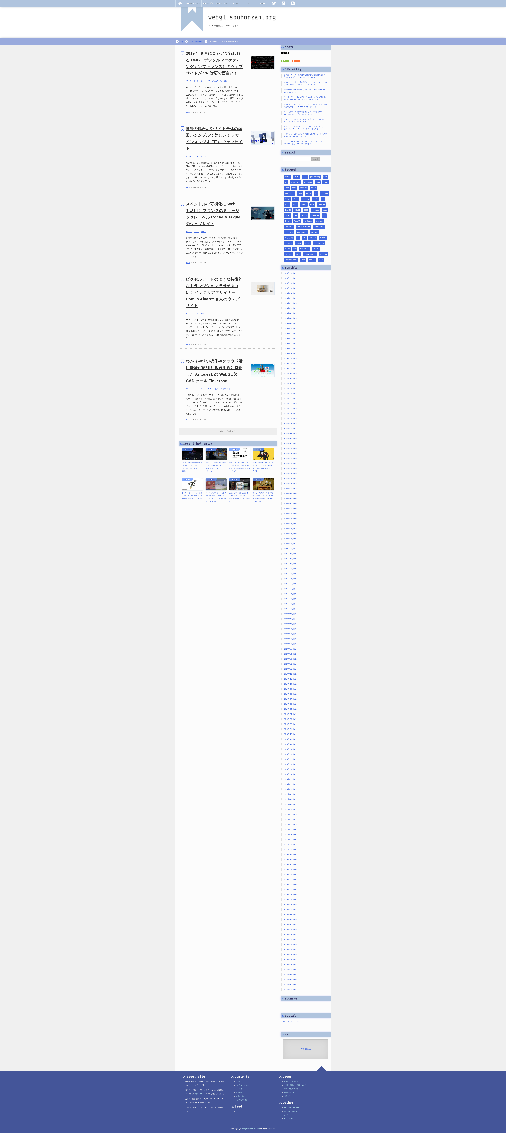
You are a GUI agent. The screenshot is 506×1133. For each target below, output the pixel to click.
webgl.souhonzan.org (251, 1128)
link (249, 3)
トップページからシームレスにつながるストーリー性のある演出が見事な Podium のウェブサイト (192, 497)
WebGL (189, 81)
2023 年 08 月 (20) (290, 453)
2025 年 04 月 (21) (290, 353)
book (325, 177)
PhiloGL (297, 210)
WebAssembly (319, 243)
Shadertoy (315, 210)
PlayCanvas (307, 221)
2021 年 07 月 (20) (290, 579)
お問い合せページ (290, 1096)
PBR (324, 216)
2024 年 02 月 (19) (290, 423)
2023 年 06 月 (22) (290, 464)
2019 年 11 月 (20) (290, 679)
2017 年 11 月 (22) (290, 799)
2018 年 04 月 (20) (290, 774)
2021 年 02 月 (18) (290, 604)
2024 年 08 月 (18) (290, 393)
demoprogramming (303, 227)
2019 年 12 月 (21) (290, 674)
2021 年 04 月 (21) (290, 594)
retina (295, 204)
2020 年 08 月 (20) (290, 634)
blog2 (291, 1119)
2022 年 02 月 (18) (290, 544)
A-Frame (323, 238)
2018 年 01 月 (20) (290, 789)
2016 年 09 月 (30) (290, 869)
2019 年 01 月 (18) (290, 729)
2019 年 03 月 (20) (290, 719)
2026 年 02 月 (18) (290, 303)
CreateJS (321, 204)
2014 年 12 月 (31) (290, 975)
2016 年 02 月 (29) (290, 904)
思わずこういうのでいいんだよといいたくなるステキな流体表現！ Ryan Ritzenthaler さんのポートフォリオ (239, 467)
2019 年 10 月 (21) (290, 684)
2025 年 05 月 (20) (290, 348)
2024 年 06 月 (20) (290, 403)
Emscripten (289, 227)
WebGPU (312, 260)
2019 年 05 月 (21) (290, 709)
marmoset (319, 221)
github (286, 1115)
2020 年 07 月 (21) (290, 639)
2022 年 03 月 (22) (290, 539)
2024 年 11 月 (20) (290, 378)
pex (323, 199)
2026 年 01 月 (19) (290, 308)
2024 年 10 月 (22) (290, 383)
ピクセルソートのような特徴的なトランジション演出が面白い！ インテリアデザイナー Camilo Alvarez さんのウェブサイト (214, 292)
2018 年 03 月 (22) (290, 779)
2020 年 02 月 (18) (290, 664)
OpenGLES (315, 216)
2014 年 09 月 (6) (290, 990)
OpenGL (304, 216)
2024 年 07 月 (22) (290, 398)
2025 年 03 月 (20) (290, 358)
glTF (304, 238)
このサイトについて (243, 1085)
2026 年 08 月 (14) (290, 273)
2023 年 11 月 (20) (290, 438)
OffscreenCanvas (291, 260)
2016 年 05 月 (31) (290, 889)
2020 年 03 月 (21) (290, 659)
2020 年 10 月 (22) (290, 624)
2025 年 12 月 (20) (290, 313)
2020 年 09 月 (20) (290, 629)
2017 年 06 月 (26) (290, 824)
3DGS (321, 260)
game (300, 193)
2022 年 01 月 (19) (290, 549)
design (287, 199)
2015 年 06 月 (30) (290, 945)
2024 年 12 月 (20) (290, 373)
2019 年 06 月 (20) (290, 704)
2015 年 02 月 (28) (290, 965)
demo (203, 81)
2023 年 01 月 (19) (290, 489)
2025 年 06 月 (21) (290, 343)
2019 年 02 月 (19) (290, 724)
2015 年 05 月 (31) (290, 950)
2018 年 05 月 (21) (290, 769)
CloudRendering (310, 254)
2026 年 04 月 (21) (290, 293)
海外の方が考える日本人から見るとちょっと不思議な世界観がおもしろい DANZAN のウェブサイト (263, 467)
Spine (303, 260)
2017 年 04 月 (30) (290, 834)
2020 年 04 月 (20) (290, 654)
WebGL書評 (208, 3)
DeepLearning (302, 232)
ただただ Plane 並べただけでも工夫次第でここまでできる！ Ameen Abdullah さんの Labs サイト (239, 497)
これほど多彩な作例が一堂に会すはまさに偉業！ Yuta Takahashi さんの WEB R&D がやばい (192, 467)
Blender (308, 193)
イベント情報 (221, 3)
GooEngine (289, 232)
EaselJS (288, 210)
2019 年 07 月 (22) (290, 699)
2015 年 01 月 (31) (290, 970)
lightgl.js (288, 221)
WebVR (215, 81)
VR (209, 81)
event (318, 182)
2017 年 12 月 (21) (290, 794)
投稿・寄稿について (291, 1089)
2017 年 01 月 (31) (290, 849)
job (286, 182)
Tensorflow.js (304, 249)
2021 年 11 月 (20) (290, 559)
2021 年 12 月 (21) (290, 554)
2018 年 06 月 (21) (290, 764)
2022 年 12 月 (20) (290, 494)
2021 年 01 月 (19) (290, 609)
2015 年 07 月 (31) (290, 939)
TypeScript (323, 254)
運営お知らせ (295, 182)
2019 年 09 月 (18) (290, 689)
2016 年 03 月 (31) (290, 899)
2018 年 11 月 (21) (290, 739)
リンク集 (239, 1089)
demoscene (308, 182)
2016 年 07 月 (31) (290, 879)
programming (315, 177)
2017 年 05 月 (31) (290, 829)
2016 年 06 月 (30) (290, 884)
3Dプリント (225, 389)
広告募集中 (305, 1049)
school (325, 182)
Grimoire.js (314, 232)
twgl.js (324, 210)
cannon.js (288, 243)
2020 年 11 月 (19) (290, 619)
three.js (313, 188)
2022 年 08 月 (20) (290, 514)
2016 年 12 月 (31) (290, 854)
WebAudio (303, 188)
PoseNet (316, 249)
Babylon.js (306, 199)
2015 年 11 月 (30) (290, 919)
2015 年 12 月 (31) (290, 914)
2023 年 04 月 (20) (290, 474)
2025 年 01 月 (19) (290, 368)
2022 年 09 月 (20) (290, 509)
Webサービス (213, 389)
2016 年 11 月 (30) (290, 859)
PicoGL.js (312, 238)
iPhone (295, 199)
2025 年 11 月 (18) (290, 318)
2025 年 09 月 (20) (290, 328)
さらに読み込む (228, 431)
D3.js (296, 216)
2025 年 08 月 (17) (290, 333)
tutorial (298, 254)
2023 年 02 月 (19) (290, 484)
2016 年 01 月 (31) (290, 909)
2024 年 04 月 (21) (290, 413)
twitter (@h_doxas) (290, 1111)
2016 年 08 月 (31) (290, 874)
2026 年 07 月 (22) (290, 278)
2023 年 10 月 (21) (290, 443)
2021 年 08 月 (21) (290, 574)
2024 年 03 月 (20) (290, 418)
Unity (287, 188)
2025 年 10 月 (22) (290, 323)
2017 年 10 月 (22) (290, 804)
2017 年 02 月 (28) (290, 844)
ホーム (238, 1081)
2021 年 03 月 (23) (290, 599)
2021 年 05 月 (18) (290, 589)
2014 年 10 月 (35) (290, 985)
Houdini (298, 243)
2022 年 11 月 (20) (290, 499)
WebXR (223, 81)
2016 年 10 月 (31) (290, 864)
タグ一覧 (239, 1092)
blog (285, 1119)
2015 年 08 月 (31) (290, 934)
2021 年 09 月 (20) (290, 569)
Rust (294, 249)
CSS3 (306, 210)
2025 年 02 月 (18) (290, 363)
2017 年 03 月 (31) (290, 839)
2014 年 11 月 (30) (290, 980)
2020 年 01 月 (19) (290, 669)
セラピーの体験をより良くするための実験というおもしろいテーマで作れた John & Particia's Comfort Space (263, 497)
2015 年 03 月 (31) (290, 960)
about (262, 3)
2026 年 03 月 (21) (290, 298)
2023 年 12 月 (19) (290, 433)
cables (287, 249)
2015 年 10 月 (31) (290, 924)
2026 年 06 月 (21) (290, 283)
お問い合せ (199, 1094)
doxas (188, 112)
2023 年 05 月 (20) (290, 469)
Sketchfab (288, 254)
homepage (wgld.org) (291, 1107)
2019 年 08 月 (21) (290, 694)
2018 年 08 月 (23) (290, 754)
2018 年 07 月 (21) (290, 759)
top (182, 41)
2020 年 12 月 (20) (290, 614)
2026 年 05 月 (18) (290, 288)
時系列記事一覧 (196, 41)
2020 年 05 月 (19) (290, 649)
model (287, 204)
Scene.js (304, 204)
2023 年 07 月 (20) (290, 459)
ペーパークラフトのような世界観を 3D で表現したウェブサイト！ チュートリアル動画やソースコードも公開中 (216, 497)
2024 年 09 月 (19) (290, 388)
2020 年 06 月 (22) (290, 644)
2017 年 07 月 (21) (290, 819)
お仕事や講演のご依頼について (295, 1085)
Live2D (315, 199)
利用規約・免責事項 (291, 1081)
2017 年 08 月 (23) (290, 814)
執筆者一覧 (240, 1096)
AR (298, 238)
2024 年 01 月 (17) (290, 428)
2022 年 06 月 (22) (290, 524)
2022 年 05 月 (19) (290, 529)
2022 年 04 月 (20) (290, 534)
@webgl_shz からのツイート (293, 1021)
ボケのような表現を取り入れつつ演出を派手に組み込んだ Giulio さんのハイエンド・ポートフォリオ (216, 467)
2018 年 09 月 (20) (290, 749)
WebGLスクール (193, 3)
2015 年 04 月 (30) (290, 955)
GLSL (196, 81)
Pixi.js (312, 204)
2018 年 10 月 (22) (290, 744)
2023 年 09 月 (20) (290, 448)
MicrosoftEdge (319, 227)
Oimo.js (287, 216)
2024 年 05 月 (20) (290, 408)
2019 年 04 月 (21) (290, 714)
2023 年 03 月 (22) (290, 479)
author (235, 3)
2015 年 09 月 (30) (290, 929)
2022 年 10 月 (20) (290, 504)
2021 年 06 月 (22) (290, 584)
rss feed (239, 1111)
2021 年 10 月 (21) (290, 564)
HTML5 (296, 177)
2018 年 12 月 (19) (290, 734)
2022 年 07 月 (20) (290, 519)
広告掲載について (290, 1092)
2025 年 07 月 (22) (290, 338)
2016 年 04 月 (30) (290, 894)
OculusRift (324, 193)
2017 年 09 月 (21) (290, 809)
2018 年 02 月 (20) (290, 784)
